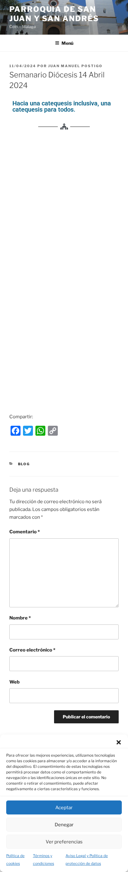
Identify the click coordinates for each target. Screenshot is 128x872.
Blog (24, 464)
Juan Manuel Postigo (75, 66)
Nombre (20, 618)
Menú (67, 43)
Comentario (24, 532)
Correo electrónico (32, 650)
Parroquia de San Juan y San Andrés (54, 14)
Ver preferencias (64, 842)
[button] (119, 742)
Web (14, 682)
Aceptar (64, 807)
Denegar (64, 825)
